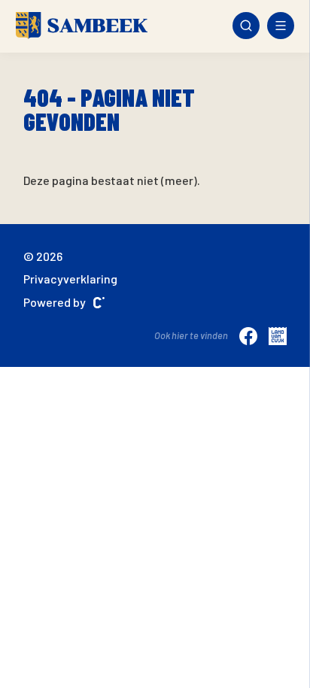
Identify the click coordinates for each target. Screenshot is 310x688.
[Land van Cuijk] (278, 335)
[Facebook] (248, 335)
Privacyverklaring (70, 278)
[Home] (81, 25)
